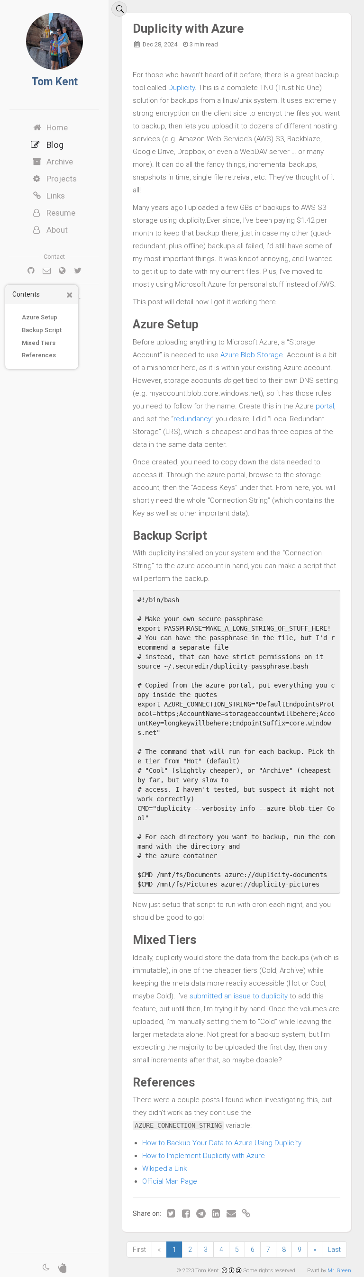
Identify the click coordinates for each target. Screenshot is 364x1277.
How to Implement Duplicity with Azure (203, 1155)
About (57, 230)
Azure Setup (39, 317)
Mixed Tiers (38, 342)
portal (325, 406)
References (39, 355)
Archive (59, 161)
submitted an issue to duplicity (239, 996)
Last (334, 1249)
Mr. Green (339, 1270)
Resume (60, 212)
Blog (55, 144)
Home (57, 127)
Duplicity (181, 87)
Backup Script (42, 330)
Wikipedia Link (164, 1168)
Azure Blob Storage (251, 355)
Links (55, 195)
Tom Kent (54, 81)
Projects (61, 178)
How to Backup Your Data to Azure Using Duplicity (221, 1143)
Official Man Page (169, 1181)
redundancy (192, 419)
